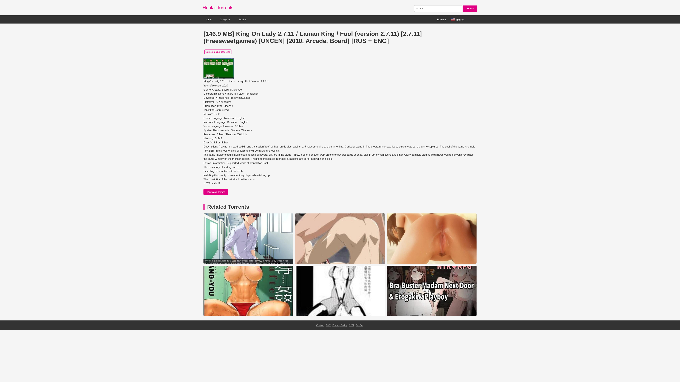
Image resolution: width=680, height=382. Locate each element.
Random (441, 19)
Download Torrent (216, 192)
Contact (320, 325)
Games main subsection (217, 52)
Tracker (242, 19)
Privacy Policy (339, 325)
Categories (225, 19)
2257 (351, 325)
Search (470, 8)
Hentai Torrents (218, 7)
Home (208, 19)
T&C (328, 325)
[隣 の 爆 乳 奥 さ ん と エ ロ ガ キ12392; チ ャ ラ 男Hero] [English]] (432, 315)
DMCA (359, 325)
